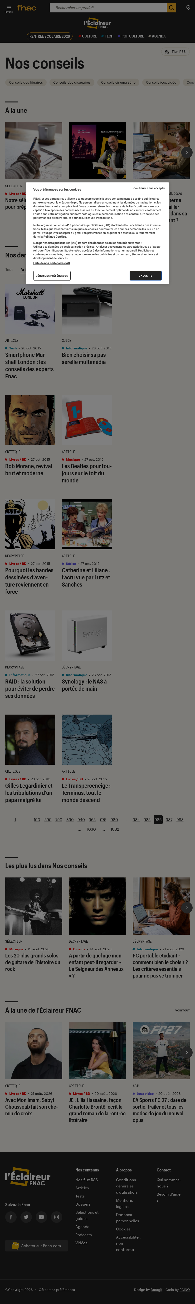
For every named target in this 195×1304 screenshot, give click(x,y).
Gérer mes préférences (52, 275)
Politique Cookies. (55, 236)
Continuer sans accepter (149, 188)
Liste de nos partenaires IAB (51, 263)
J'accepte (145, 275)
